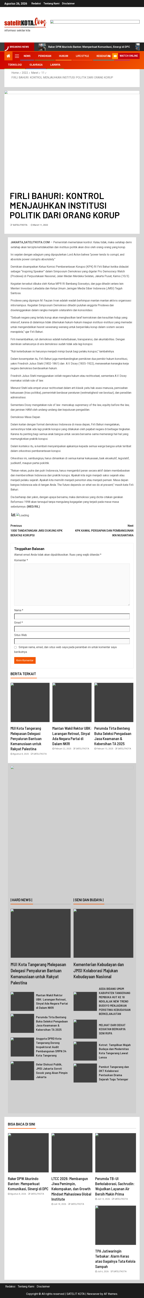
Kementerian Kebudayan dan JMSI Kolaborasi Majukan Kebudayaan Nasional (98, 970)
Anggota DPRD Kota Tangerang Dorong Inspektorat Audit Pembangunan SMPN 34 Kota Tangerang (51, 1047)
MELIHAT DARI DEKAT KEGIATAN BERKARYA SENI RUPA (112, 1029)
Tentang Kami (51, 3)
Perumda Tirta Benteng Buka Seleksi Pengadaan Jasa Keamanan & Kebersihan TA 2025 (52, 1023)
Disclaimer (68, 3)
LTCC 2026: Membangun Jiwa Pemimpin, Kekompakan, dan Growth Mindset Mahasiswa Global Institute (71, 1188)
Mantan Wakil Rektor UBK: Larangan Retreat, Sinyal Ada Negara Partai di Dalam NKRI (52, 1001)
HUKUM (63, 56)
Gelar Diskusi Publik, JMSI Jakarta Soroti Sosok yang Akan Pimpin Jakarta (52, 1070)
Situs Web (20, 635)
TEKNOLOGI (15, 64)
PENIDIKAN (44, 56)
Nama (18, 610)
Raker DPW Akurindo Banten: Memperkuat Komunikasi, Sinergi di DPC (89, 46)
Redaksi (36, 3)
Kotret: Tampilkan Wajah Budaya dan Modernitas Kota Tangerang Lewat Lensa (115, 1051)
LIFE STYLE (82, 56)
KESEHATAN (104, 56)
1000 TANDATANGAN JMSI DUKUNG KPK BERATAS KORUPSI (37, 530)
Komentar (21, 560)
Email (18, 622)
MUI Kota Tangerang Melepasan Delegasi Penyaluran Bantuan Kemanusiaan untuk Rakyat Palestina (26, 738)
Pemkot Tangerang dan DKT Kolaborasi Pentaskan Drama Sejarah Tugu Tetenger (114, 1073)
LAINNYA (55, 64)
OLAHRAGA (36, 64)
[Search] (109, 56)
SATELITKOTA (20, 225)
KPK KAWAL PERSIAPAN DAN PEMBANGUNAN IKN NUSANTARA (104, 530)
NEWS (27, 56)
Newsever (93, 1294)
